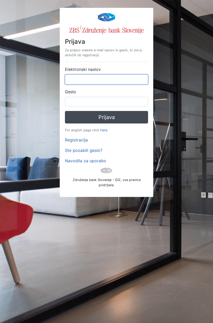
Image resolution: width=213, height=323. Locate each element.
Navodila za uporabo (85, 160)
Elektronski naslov (83, 69)
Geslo (70, 91)
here (103, 130)
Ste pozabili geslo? (83, 150)
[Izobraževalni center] (106, 16)
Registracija (76, 139)
